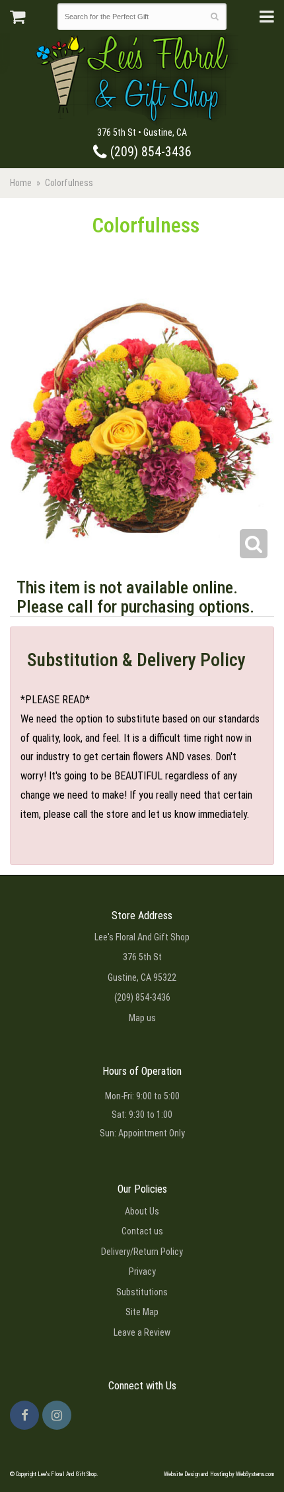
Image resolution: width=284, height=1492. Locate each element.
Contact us (142, 1231)
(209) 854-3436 (149, 152)
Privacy (142, 1271)
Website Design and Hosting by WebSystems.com (219, 1474)
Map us (142, 1018)
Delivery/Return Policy (142, 1251)
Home (21, 182)
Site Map (142, 1312)
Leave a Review (142, 1332)
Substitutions (142, 1292)
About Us (142, 1211)
